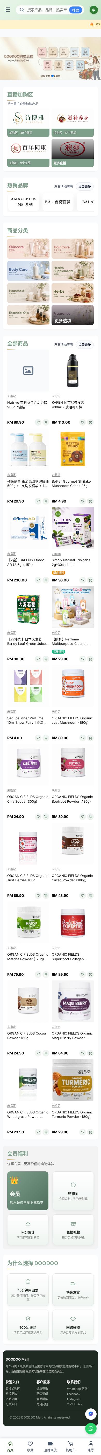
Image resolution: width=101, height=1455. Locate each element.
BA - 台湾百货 (58, 202)
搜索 (75, 10)
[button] (48, 76)
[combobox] (47, 10)
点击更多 (84, 186)
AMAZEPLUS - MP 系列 (24, 201)
